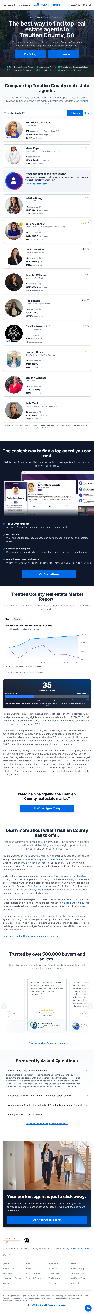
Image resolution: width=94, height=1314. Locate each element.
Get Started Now (49, 574)
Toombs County (54, 859)
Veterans (7, 1283)
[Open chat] (88, 1308)
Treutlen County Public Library (35, 889)
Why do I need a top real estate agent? (26, 1070)
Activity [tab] (17, 619)
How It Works (9, 1268)
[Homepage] (47, 5)
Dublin (67, 903)
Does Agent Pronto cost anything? (24, 1114)
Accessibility (77, 1283)
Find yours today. (81, 1248)
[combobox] (34, 113)
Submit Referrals (33, 1278)
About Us (75, 5)
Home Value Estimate (13, 1278)
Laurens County (32, 859)
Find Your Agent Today (47, 808)
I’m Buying (64, 54)
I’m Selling (30, 54)
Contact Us (53, 1273)
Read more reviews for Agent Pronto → (47, 1043)
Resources (7, 1273)
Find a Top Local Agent (36, 183)
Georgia (46, 17)
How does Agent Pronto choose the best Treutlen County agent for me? (44, 1105)
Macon (40, 866)
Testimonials (54, 1278)
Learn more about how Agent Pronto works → (47, 1123)
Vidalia (79, 903)
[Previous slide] (4, 1005)
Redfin (18, 672)
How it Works (24, 5)
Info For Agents (33, 1273)
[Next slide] (90, 1005)
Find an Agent (8, 5)
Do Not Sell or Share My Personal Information (47, 1305)
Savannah (28, 866)
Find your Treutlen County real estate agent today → (31, 936)
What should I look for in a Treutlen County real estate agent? (38, 1095)
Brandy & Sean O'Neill (48, 1024)
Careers (52, 1283)
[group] (47, 1005)
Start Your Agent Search (47, 1219)
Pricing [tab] (8, 619)
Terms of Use (77, 1273)
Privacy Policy (77, 1268)
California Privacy (79, 1278)
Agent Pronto (35, 17)
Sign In (89, 5)
